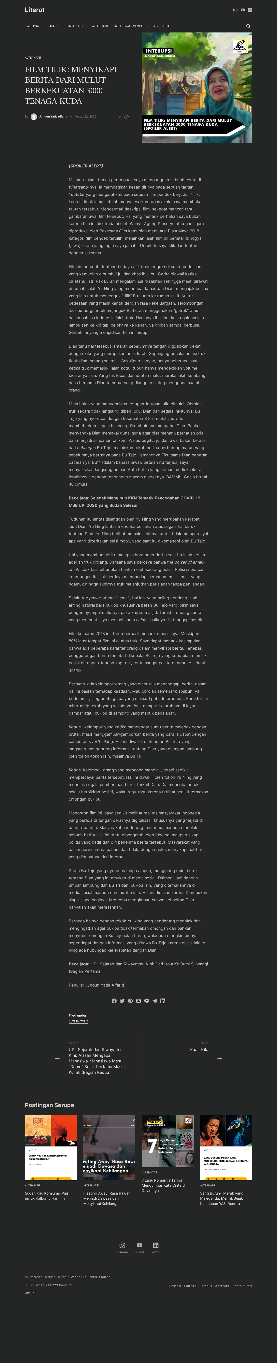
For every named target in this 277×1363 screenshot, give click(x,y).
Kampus (53, 26)
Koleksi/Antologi (128, 26)
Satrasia (32, 26)
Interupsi (75, 26)
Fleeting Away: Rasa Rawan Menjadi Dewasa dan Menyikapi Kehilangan (107, 1198)
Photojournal (159, 26)
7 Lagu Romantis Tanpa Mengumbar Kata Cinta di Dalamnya (164, 1185)
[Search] (248, 26)
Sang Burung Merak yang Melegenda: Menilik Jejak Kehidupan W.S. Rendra (222, 1198)
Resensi (175, 1286)
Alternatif (100, 26)
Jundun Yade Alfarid (53, 116)
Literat (34, 10)
